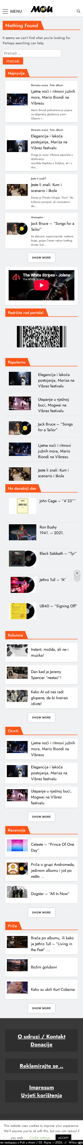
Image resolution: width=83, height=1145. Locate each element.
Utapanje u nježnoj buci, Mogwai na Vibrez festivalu (53, 405)
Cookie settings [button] (39, 1137)
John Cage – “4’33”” (58, 501)
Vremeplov (37, 217)
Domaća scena (39, 85)
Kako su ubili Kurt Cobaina (53, 989)
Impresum (41, 1087)
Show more (41, 257)
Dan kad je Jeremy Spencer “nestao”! (46, 675)
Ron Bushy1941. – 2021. (52, 530)
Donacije (41, 1044)
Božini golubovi (44, 967)
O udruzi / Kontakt (42, 1036)
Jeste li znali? (38, 179)
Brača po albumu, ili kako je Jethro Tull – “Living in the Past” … (52, 944)
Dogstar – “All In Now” (50, 894)
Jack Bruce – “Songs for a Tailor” (55, 427)
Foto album (56, 85)
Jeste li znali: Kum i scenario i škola (46, 187)
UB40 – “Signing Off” (58, 606)
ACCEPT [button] (63, 1138)
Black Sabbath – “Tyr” (58, 553)
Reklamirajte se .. (41, 1066)
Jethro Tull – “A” (53, 580)
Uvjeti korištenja (41, 1095)
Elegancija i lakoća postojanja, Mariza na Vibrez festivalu (49, 142)
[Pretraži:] (32, 53)
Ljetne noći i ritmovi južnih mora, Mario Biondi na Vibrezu (53, 97)
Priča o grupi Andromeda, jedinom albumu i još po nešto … (53, 870)
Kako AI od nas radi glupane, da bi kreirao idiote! (49, 698)
